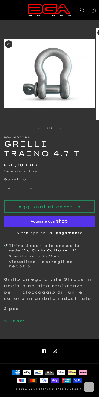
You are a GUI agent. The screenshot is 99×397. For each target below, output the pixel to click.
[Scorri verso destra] (60, 129)
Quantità (15, 179)
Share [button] (17, 321)
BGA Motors (38, 389)
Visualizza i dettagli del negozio (42, 263)
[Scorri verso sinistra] (39, 129)
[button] (6, 10)
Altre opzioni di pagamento (49, 233)
